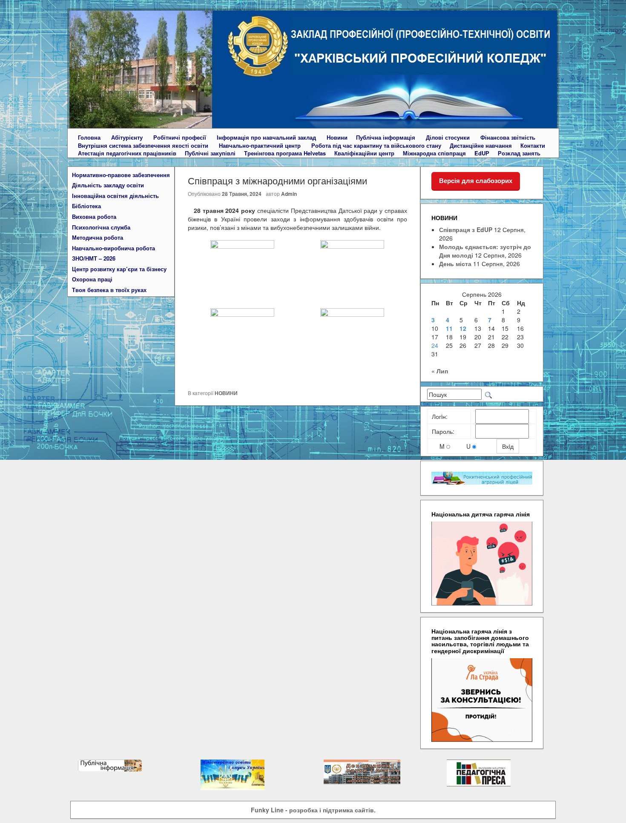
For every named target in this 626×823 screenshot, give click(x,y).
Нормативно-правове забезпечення (121, 175)
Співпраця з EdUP (465, 229)
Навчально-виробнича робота (113, 248)
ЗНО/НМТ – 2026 (93, 258)
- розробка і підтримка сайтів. (313, 810)
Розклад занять (519, 153)
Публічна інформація (385, 137)
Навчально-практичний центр (260, 145)
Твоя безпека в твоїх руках (109, 290)
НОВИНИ (226, 393)
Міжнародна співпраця (434, 153)
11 (449, 328)
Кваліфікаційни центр (364, 153)
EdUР (481, 153)
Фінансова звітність (507, 137)
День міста (455, 263)
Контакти (532, 145)
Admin (289, 194)
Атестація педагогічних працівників (127, 153)
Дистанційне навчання (481, 145)
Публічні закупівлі (210, 153)
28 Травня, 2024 (241, 194)
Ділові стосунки (448, 137)
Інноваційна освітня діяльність (115, 196)
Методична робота (97, 237)
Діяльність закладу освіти (108, 185)
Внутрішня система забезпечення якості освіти (143, 145)
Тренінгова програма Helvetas (285, 153)
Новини (337, 137)
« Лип (439, 371)
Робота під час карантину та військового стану (376, 145)
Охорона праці (92, 279)
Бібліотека (86, 206)
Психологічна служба (101, 227)
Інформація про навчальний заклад (266, 137)
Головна (89, 137)
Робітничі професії (179, 137)
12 (462, 328)
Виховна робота (94, 217)
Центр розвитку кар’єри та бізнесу (119, 269)
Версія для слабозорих (475, 180)
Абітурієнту (127, 137)
